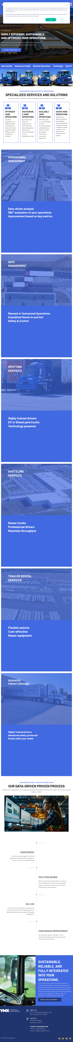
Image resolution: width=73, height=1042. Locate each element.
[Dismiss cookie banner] (67, 5)
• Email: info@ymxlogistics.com (40, 1031)
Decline (62, 19)
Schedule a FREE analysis (10, 50)
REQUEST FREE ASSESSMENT (49, 999)
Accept (51, 19)
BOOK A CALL (14, 248)
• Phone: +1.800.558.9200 (37, 1028)
